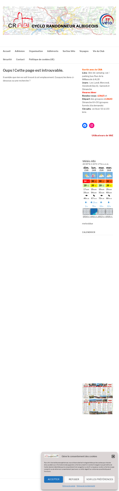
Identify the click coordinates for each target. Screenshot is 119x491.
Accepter (53, 479)
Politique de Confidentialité (86, 486)
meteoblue (87, 223)
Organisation (36, 51)
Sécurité (7, 59)
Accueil (6, 51)
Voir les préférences (99, 479)
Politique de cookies (68, 486)
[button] (113, 456)
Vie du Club (98, 51)
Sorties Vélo (69, 51)
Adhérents (52, 51)
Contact (20, 59)
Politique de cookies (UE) (41, 59)
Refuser (74, 479)
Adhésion (20, 51)
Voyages (84, 51)
